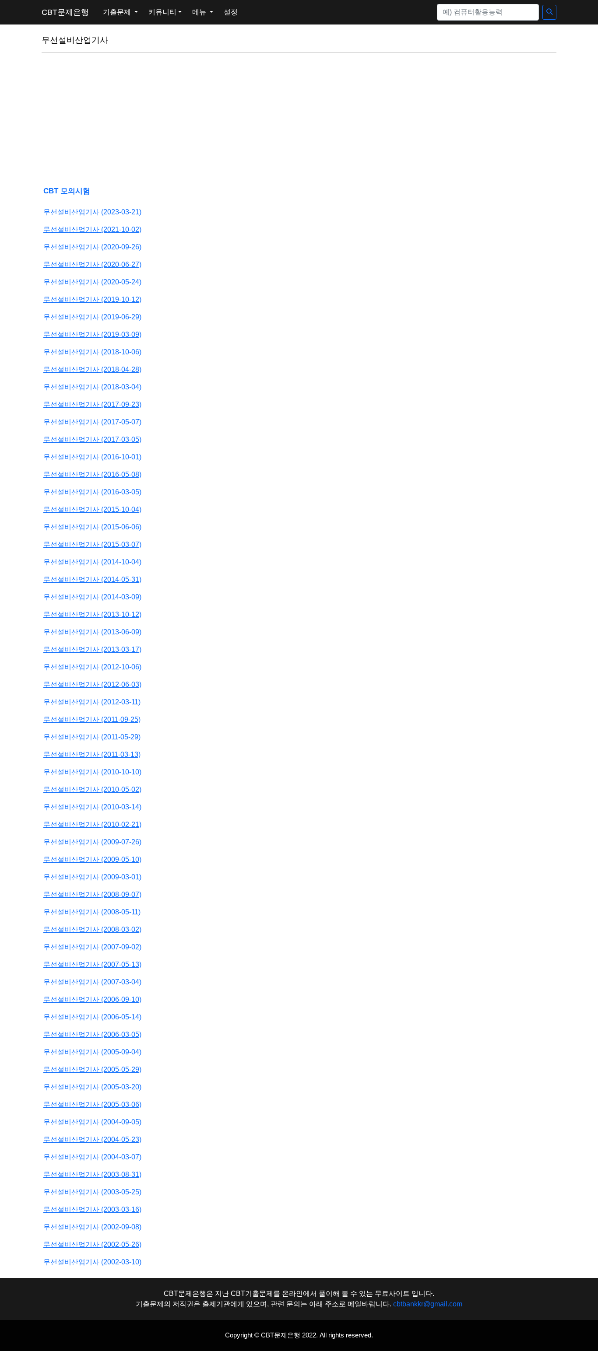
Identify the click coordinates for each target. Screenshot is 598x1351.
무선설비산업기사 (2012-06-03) (92, 684)
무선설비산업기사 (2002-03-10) (92, 1262)
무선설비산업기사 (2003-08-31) (92, 1174)
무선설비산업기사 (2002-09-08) (92, 1227)
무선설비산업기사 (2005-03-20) (92, 1087)
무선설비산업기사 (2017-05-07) (92, 422)
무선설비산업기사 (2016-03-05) (92, 492)
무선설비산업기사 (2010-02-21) (92, 824)
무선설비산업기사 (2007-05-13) (92, 964)
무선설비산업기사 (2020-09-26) (92, 247)
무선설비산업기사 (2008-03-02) (92, 929)
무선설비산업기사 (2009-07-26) (92, 842)
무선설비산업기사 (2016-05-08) (92, 474)
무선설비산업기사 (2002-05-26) (92, 1244)
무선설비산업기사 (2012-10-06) (92, 667)
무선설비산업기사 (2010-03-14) (92, 807)
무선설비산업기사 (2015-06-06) (92, 527)
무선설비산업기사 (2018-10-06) (92, 352)
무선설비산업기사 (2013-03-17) (92, 649)
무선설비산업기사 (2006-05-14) (92, 1017)
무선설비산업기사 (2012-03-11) (92, 702)
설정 (231, 12)
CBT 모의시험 (66, 191)
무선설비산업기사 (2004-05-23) (92, 1139)
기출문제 (118, 12)
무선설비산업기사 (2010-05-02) (92, 789)
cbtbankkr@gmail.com (427, 1304)
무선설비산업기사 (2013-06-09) (92, 632)
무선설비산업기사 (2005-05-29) (92, 1069)
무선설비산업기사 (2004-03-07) (92, 1157)
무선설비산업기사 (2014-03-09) (92, 597)
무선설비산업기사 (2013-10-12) (92, 614)
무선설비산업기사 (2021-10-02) (92, 229)
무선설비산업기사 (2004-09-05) (92, 1122)
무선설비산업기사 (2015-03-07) (92, 544)
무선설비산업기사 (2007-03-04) (92, 982)
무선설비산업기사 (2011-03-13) (92, 754)
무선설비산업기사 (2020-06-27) (92, 264)
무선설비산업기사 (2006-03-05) (92, 1034)
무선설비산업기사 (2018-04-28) (92, 369)
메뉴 (200, 12)
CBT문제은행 (65, 12)
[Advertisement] (299, 121)
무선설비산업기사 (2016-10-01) (92, 457)
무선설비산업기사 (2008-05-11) (92, 912)
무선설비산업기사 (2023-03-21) (92, 212)
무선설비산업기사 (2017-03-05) (92, 439)
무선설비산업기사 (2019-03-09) (92, 334)
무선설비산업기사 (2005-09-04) (92, 1052)
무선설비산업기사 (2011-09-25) (92, 719)
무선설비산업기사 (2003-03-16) (92, 1209)
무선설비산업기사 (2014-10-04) (92, 562)
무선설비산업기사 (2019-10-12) (92, 299)
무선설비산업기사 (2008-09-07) (92, 894)
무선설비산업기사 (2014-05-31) (92, 579)
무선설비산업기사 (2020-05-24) (92, 282)
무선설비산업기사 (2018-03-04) (92, 387)
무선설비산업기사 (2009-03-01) (92, 877)
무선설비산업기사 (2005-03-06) (92, 1104)
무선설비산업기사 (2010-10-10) (92, 772)
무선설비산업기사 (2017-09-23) (92, 404)
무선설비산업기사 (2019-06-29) (92, 317)
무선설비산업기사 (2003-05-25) (92, 1192)
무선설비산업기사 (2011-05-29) (92, 737)
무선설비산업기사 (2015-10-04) (92, 509)
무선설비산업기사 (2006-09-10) (92, 999)
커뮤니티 (162, 12)
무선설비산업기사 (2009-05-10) (92, 859)
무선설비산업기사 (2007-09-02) (92, 947)
